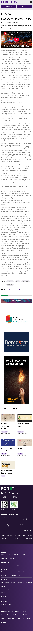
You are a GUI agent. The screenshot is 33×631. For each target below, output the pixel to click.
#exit (17, 281)
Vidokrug (10, 611)
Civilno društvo (5, 575)
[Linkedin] (2, 493)
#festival (10, 281)
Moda (24, 7)
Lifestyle (9, 7)
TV (2, 609)
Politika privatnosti (6, 542)
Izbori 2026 (13, 558)
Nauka (24, 572)
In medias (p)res (10, 618)
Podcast (8, 625)
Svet (18, 555)
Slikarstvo (29, 582)
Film (2, 582)
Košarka (9, 589)
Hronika (14, 575)
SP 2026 (4, 597)
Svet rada (4, 572)
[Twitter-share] (19, 289)
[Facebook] (9, 493)
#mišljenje (25, 281)
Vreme (19, 575)
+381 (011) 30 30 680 (7, 518)
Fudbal (3, 589)
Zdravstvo (12, 572)
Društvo (17, 535)
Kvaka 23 (17, 611)
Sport (30, 535)
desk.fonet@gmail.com (25, 518)
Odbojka (20, 589)
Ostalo (3, 592)
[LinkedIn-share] (9, 289)
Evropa (14, 555)
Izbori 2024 (4, 558)
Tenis (14, 589)
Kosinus (3, 615)
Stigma (28, 618)
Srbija (2, 555)
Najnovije (4, 547)
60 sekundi (10, 615)
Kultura (24, 535)
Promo (14, 625)
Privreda (3, 565)
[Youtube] (13, 493)
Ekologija (16, 565)
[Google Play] (4, 497)
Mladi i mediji (20, 618)
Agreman (4, 611)
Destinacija (18, 615)
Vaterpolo (27, 589)
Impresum (29, 538)
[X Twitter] (17, 493)
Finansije (10, 565)
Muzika (7, 582)
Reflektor (26, 615)
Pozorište (13, 582)
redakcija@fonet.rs (26, 520)
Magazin (3, 538)
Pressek (24, 611)
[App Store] (14, 497)
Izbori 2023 (25, 555)
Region (8, 555)
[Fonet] (9, 2)
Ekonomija (10, 535)
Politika (3, 535)
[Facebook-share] (14, 289)
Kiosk (2, 618)
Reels (2, 625)
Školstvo (18, 572)
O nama (16, 538)
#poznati (10, 284)
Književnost (21, 582)
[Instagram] (5, 493)
